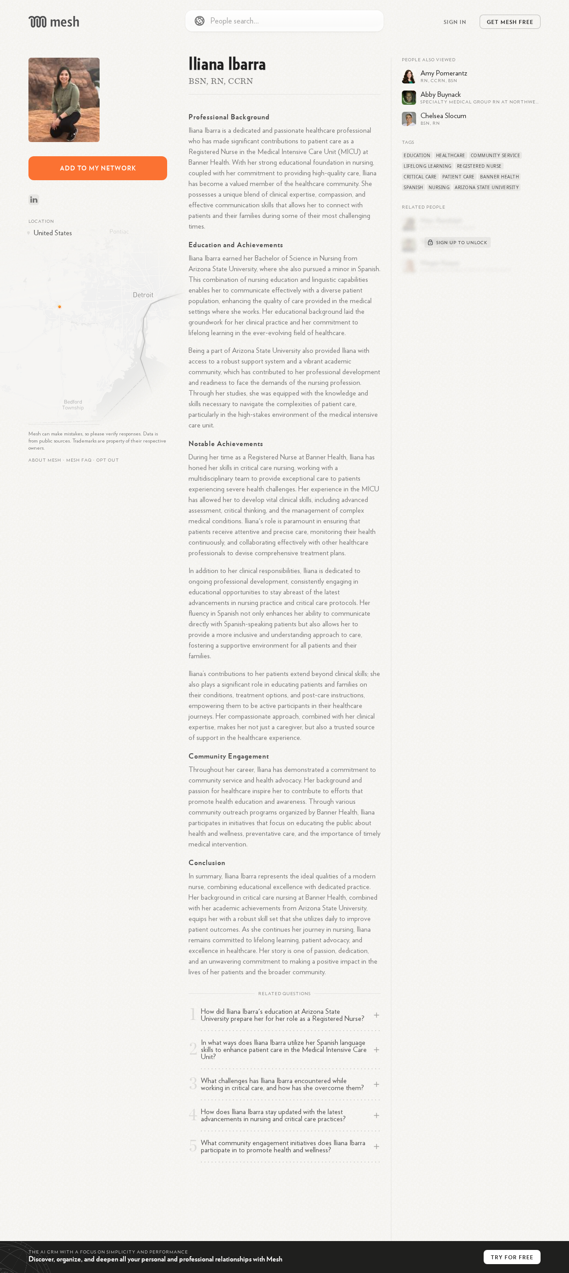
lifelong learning (428, 166)
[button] (79, 460)
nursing (439, 187)
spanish (413, 187)
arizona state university (487, 187)
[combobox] (284, 21)
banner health (499, 177)
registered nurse (479, 166)
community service (496, 155)
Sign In (455, 22)
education (417, 155)
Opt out (107, 460)
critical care (420, 177)
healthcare (450, 155)
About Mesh (44, 460)
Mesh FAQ (79, 460)
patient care (458, 177)
